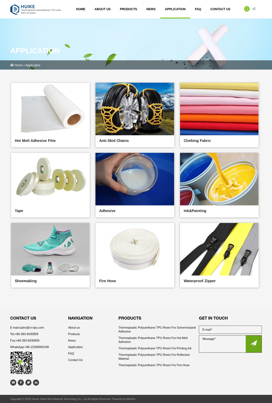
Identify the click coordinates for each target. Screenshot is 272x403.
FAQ (198, 9)
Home (80, 9)
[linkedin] (36, 383)
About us (103, 9)
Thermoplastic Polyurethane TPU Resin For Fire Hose (154, 365)
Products (128, 9)
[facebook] (21, 383)
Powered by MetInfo (123, 398)
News (151, 9)
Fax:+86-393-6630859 (24, 340)
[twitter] (28, 383)
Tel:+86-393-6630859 (24, 334)
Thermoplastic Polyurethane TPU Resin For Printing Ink (155, 348)
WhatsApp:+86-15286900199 (29, 347)
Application (175, 9)
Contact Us (220, 9)
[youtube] (13, 383)
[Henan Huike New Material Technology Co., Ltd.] (35, 7)
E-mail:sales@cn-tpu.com (27, 327)
